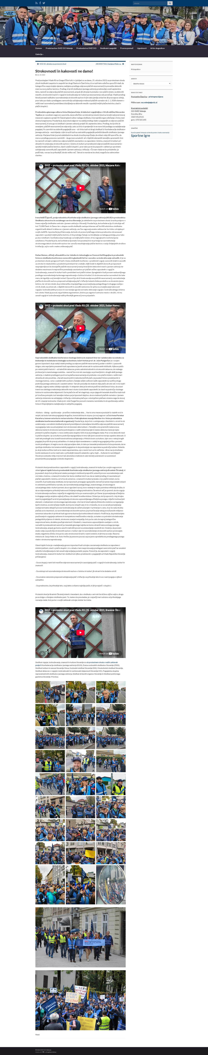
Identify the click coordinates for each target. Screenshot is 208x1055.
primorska (150, 132)
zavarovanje (165, 132)
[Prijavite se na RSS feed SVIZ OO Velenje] (36, 2)
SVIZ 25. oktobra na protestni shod (53, 64)
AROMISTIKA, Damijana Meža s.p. (108, 64)
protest (155, 132)
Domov (38, 48)
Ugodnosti (142, 48)
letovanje (143, 132)
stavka (160, 132)
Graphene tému (51, 1052)
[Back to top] (203, 1050)
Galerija (39, 54)
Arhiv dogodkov (157, 48)
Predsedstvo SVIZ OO (86, 48)
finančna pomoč (135, 132)
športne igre (140, 135)
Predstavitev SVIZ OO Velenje (59, 48)
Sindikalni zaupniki (108, 48)
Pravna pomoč (126, 48)
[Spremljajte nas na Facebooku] (40, 2)
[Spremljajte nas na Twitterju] (43, 2)
